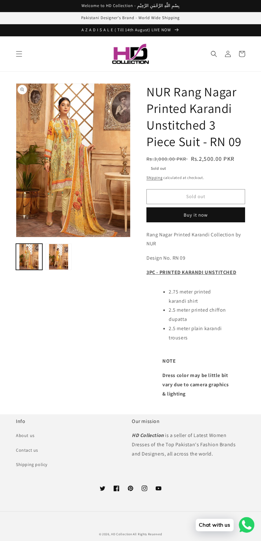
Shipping (154, 177)
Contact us (27, 450)
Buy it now (196, 215)
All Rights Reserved (147, 534)
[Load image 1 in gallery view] (29, 257)
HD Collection (121, 534)
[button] (19, 54)
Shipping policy (31, 464)
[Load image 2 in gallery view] (59, 257)
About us (25, 435)
